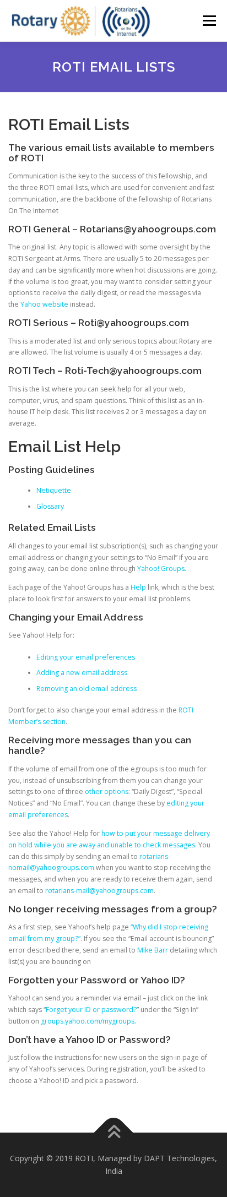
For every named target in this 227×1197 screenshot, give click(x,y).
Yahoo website (44, 304)
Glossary (50, 506)
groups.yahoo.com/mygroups (87, 1021)
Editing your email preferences (85, 657)
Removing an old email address (86, 688)
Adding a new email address (81, 672)
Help (138, 587)
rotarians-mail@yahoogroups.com (99, 890)
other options (106, 791)
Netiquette (53, 490)
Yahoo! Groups (161, 568)
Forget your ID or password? (91, 1009)
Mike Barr (152, 950)
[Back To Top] (113, 1132)
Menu (208, 20)
